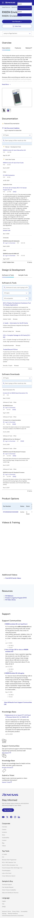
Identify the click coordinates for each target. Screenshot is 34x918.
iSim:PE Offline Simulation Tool (10, 865)
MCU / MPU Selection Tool (9, 862)
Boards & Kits (15, 7)
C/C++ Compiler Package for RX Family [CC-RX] (17, 336)
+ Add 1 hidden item (8, 262)
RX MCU (11, 645)
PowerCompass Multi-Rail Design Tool (12, 868)
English (4, 901)
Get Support (5, 753)
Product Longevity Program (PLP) (16, 598)
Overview (4, 827)
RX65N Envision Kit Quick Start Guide (13, 162)
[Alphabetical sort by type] (30, 293)
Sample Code (6, 230)
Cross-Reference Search (8, 876)
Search (24, 2)
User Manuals (16, 21)
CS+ (3, 857)
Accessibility (24, 911)
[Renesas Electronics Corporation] (10, 2)
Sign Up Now (8, 810)
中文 (3, 904)
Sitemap (4, 913)
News (3, 835)
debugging (14, 673)
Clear (19, 6)
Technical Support (7, 884)
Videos (4, 845)
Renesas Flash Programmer (9, 859)
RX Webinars (9, 596)
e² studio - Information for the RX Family (15, 323)
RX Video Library (10, 600)
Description (6, 48)
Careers (4, 829)
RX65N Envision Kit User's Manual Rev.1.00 (14, 150)
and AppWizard (16, 624)
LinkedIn (19, 817)
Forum (11, 647)
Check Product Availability (9, 890)
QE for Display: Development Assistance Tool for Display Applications (17, 304)
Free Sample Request (7, 887)
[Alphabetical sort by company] (30, 298)
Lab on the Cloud (6, 873)
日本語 (14, 191)
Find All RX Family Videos (13, 578)
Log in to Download (10, 243)
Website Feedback (13, 913)
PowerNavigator (6, 870)
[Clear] (18, 14)
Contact (4, 840)
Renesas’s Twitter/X (7, 817)
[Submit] (19, 9)
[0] (30, 288)
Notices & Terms (6, 911)
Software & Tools (8, 275)
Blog (3, 843)
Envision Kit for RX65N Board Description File (15, 393)
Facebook (11, 817)
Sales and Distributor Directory (10, 892)
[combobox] (24, 12)
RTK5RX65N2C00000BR (10, 512)
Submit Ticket (6, 782)
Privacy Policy (15, 911)
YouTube (3, 817)
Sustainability (5, 837)
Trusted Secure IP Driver (10, 349)
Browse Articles (7, 767)
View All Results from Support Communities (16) (18, 703)
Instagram (15, 817)
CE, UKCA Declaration (9, 175)
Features (18, 48)
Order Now (18, 26)
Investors (4, 832)
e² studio (4, 854)
